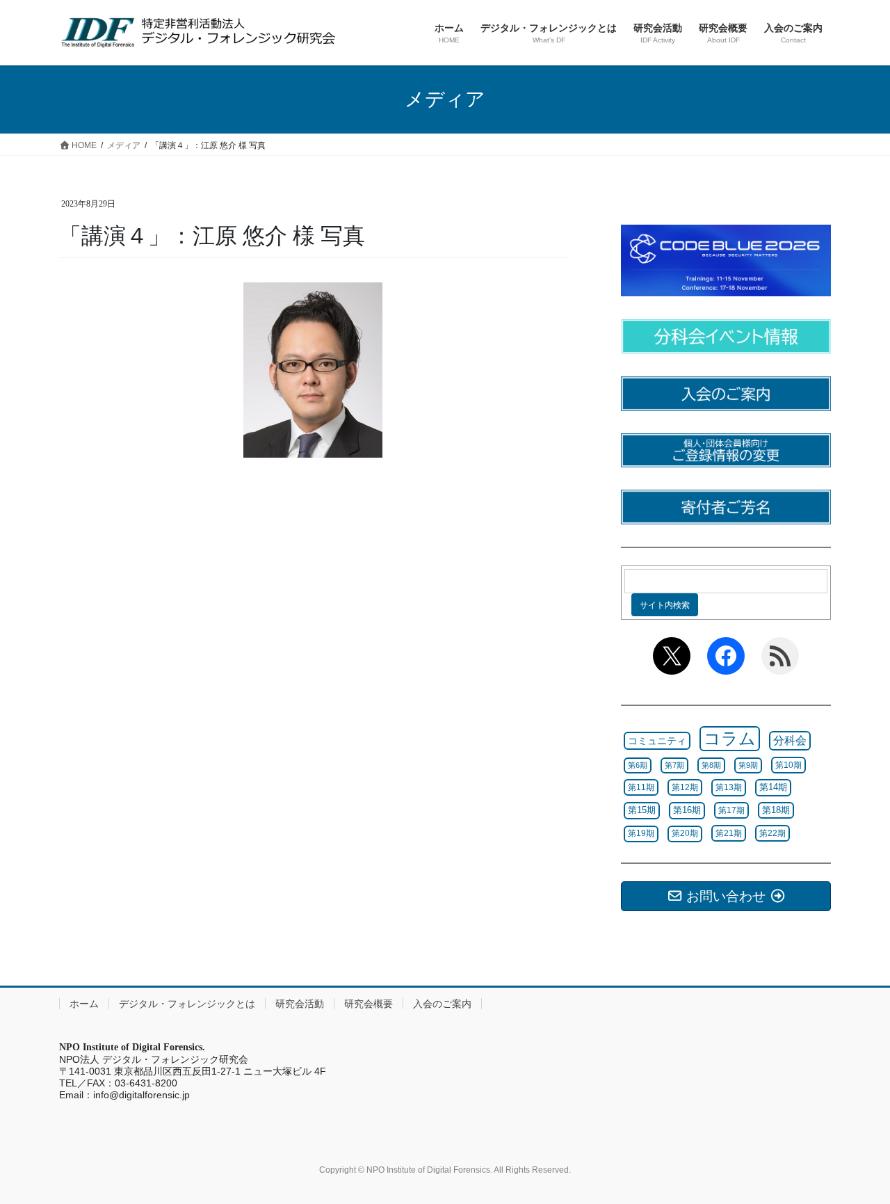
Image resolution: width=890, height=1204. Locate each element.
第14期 (773, 787)
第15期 (642, 810)
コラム (730, 738)
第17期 (731, 810)
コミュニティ (657, 740)
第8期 (711, 765)
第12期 (685, 787)
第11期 (641, 787)
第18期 (776, 810)
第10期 (788, 765)
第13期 (728, 787)
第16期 (687, 810)
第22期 (772, 833)
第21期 (728, 833)
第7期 (674, 765)
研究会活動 (299, 1003)
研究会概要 (368, 1003)
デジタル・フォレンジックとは (187, 1003)
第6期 (637, 765)
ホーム (84, 1003)
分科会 (790, 740)
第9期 (748, 765)
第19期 (641, 833)
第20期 (685, 833)
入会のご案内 (442, 1003)
